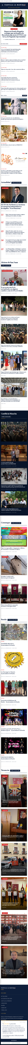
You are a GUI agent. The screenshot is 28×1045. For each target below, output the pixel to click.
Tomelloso (4, 1010)
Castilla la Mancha (6, 1001)
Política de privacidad (19, 1035)
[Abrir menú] (2, 5)
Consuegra (4, 1003)
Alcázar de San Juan (6, 998)
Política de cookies (10, 1035)
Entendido (14, 1040)
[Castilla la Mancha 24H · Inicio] (15, 5)
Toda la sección (16, 182)
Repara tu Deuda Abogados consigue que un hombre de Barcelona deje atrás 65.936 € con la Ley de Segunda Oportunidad (12, 1018)
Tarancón (3, 1007)
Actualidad (4, 996)
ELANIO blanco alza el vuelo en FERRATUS (11, 145)
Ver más (24, 95)
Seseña (3, 1005)
